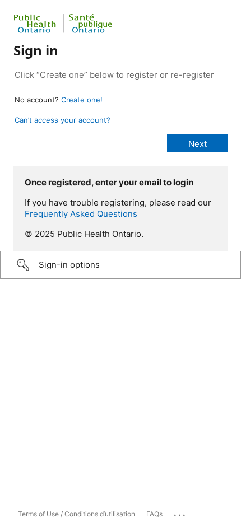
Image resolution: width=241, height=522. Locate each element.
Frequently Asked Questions (81, 213)
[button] (120, 264)
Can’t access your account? (62, 119)
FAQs (154, 514)
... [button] (180, 512)
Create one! (82, 99)
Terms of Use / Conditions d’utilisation (76, 514)
